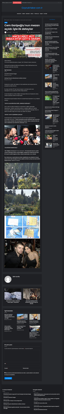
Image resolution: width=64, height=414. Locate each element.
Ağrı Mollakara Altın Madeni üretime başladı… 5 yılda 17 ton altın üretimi (34, 334)
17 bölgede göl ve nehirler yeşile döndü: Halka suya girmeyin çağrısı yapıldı (56, 99)
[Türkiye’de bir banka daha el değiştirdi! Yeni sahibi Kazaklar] (48, 67)
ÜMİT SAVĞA (16, 276)
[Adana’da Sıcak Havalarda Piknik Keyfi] (48, 137)
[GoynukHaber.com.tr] (32, 7)
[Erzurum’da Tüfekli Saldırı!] (48, 145)
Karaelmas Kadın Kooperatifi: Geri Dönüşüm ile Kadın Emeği (52, 24)
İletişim (45, 13)
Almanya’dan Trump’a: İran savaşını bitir (29, 2)
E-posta (6, 368)
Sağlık (31, 13)
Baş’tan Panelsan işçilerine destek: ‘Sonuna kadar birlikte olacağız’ (9, 316)
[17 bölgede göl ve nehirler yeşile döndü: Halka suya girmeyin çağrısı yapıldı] (48, 98)
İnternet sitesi (25, 368)
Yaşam (41, 13)
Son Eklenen (52, 19)
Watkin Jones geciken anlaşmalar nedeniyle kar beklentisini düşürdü (51, 60)
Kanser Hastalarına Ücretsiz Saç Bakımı (33, 321)
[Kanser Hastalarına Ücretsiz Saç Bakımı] (34, 317)
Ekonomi (28, 13)
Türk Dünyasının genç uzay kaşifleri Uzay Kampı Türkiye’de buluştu (52, 55)
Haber (23, 13)
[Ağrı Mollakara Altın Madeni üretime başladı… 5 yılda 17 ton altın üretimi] (34, 329)
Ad (5, 363)
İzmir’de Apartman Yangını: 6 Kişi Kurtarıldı (21, 327)
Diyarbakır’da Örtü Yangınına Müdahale (21, 321)
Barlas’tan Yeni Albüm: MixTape (52, 107)
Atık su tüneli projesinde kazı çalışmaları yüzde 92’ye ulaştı (8, 328)
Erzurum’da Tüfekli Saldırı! (56, 144)
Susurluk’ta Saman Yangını (10, 73)
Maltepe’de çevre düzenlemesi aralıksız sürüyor (15, 78)
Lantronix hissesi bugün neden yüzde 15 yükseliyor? (52, 131)
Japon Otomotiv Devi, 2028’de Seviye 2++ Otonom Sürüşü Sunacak (52, 49)
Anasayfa (19, 13)
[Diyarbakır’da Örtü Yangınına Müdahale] (22, 317)
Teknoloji (36, 13)
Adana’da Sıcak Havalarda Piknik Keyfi (55, 137)
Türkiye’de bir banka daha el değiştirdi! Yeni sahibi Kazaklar (56, 68)
